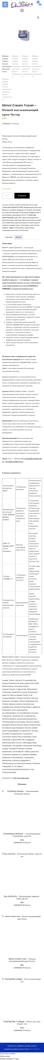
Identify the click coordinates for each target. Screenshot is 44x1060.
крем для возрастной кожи (11, 220)
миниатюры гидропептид (24, 228)
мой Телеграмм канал (21, 778)
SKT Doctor (35, 1049)
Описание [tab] (9, 237)
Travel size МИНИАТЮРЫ (12, 207)
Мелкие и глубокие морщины (13, 210)
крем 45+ (18, 217)
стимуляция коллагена (10, 230)
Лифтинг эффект (8, 228)
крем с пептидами (22, 225)
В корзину (22, 196)
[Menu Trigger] (5, 4)
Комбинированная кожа (32, 207)
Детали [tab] (18, 237)
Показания (24, 212)
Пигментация (14, 212)
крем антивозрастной (30, 217)
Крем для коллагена (29, 220)
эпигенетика (23, 230)
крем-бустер (34, 225)
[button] (38, 18)
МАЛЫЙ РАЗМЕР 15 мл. (14, 461)
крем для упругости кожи (24, 222)
